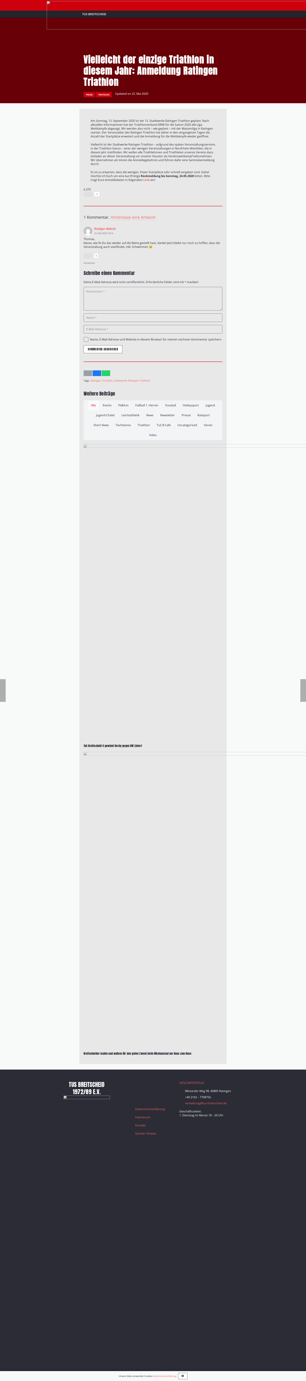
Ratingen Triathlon (101, 380)
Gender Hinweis (145, 1133)
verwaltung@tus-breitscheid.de (206, 1103)
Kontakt (140, 1125)
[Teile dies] (97, 373)
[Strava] (166, 1085)
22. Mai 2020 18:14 (103, 233)
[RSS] (139, 1094)
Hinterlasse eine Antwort (132, 217)
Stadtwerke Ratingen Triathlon (132, 380)
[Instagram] (148, 1085)
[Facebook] (139, 1085)
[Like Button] (88, 194)
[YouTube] (157, 1085)
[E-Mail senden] (88, 373)
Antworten (89, 263)
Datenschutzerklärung (150, 1109)
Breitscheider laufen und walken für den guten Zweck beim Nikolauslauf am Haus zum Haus (137, 1053)
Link (146, 180)
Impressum (142, 1117)
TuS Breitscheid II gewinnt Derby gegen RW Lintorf (113, 746)
